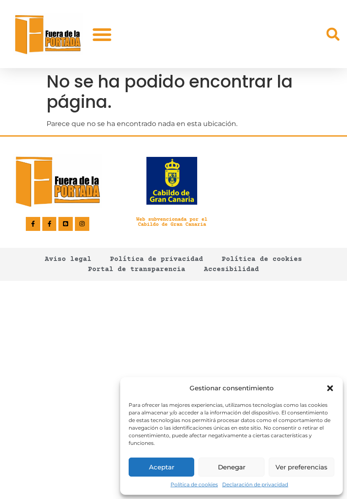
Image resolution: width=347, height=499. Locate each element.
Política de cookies (194, 484)
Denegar (231, 467)
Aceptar (161, 467)
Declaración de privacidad (255, 484)
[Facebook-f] (33, 224)
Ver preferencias (301, 467)
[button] (330, 388)
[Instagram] (82, 224)
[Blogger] (65, 224)
